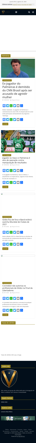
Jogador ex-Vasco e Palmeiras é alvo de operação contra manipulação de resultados (16, 160)
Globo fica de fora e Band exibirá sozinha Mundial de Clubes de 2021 (17, 222)
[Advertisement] (18, 33)
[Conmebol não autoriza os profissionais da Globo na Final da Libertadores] (18, 256)
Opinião (21, 431)
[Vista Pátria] (5, 12)
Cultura (30, 429)
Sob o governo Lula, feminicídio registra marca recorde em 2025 (22, 5)
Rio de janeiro (6, 431)
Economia (20, 429)
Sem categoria (6, 155)
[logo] (9, 370)
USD (12, 355)
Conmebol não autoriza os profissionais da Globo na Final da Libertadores (17, 288)
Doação (26, 431)
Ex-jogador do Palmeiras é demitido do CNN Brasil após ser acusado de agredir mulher (17, 90)
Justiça (25, 429)
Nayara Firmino (15, 100)
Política (7, 429)
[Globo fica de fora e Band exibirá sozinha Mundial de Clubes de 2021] (18, 194)
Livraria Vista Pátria (6, 412)
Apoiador (32, 431)
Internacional (13, 429)
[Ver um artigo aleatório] (33, 12)
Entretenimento (7, 80)
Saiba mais (4, 402)
